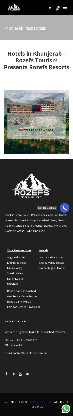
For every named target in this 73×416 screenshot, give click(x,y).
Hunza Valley (15, 268)
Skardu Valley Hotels (51, 262)
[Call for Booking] (64, 208)
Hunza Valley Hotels (51, 257)
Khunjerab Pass (16, 262)
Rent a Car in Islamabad (21, 291)
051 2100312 (13, 344)
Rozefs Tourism (40, 401)
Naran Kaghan (15, 278)
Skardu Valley (15, 273)
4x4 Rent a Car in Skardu (22, 296)
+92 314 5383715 (26, 340)
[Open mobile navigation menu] (65, 7)
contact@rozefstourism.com (30, 353)
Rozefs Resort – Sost (36, 104)
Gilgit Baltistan (16, 257)
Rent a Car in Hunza (19, 301)
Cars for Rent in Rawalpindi (23, 307)
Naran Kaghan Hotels (52, 268)
